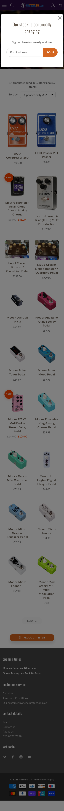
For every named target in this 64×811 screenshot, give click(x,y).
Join (50, 52)
